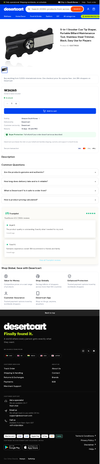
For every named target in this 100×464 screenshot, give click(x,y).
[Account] (88, 9)
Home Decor (21, 16)
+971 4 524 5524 (16, 425)
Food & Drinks (36, 16)
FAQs (92, 449)
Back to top (50, 313)
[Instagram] (83, 351)
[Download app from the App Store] (31, 447)
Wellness (7, 16)
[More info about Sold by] (39, 118)
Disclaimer (90, 444)
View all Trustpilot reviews (50, 260)
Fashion (49, 16)
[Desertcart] (14, 9)
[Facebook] (94, 351)
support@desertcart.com (21, 416)
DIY (58, 16)
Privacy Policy (88, 440)
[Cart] (93, 9)
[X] (88, 351)
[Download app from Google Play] (12, 447)
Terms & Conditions (85, 436)
